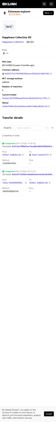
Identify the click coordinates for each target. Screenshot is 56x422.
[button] (9, 6)
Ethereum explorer (19, 11)
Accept (49, 414)
